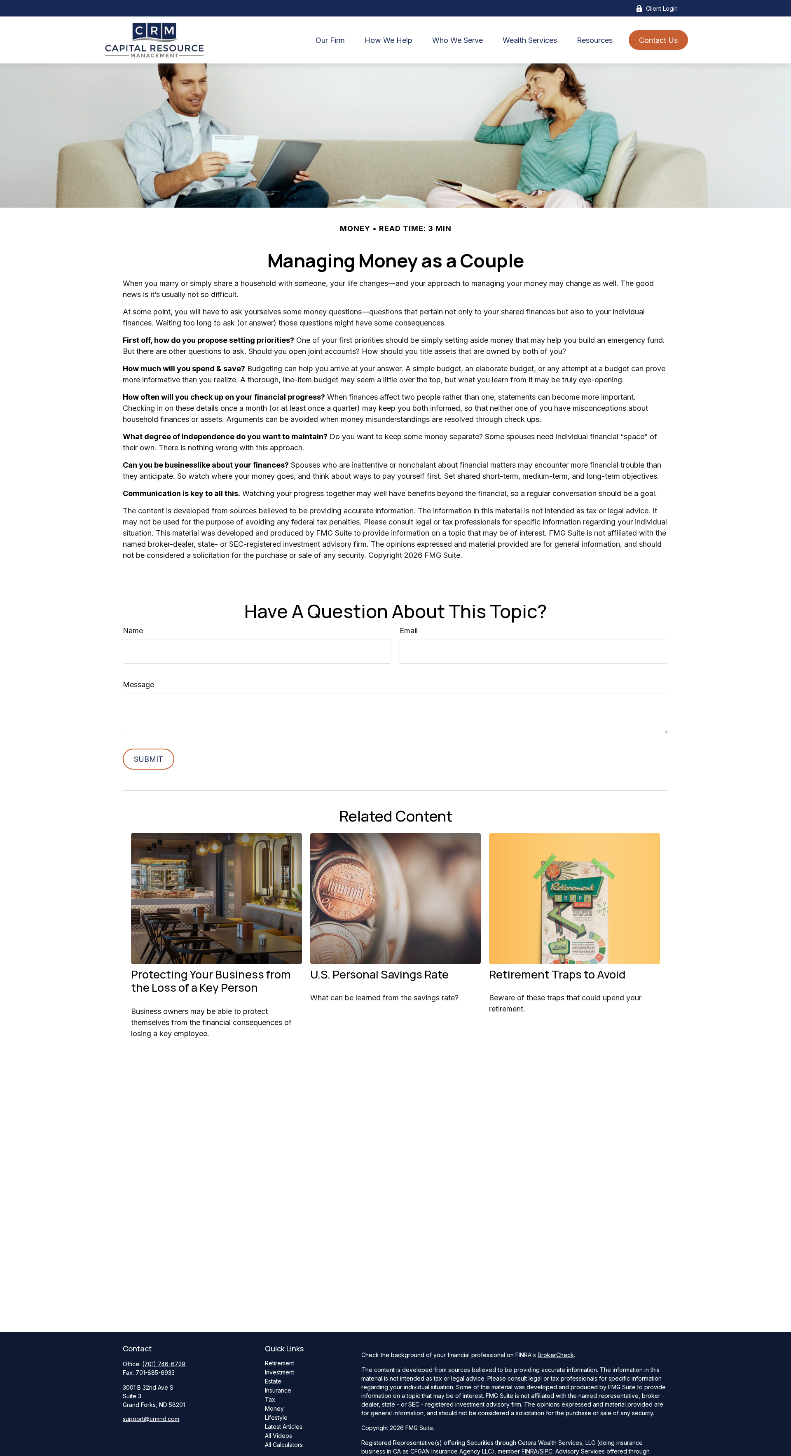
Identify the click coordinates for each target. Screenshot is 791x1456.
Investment (279, 1372)
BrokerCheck (556, 1354)
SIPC (546, 1451)
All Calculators (284, 1444)
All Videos (278, 1435)
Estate (273, 1381)
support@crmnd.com (151, 1418)
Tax (270, 1399)
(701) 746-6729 (163, 1363)
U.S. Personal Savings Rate (379, 974)
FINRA (530, 1451)
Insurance (278, 1390)
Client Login (662, 8)
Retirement (279, 1363)
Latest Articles (283, 1426)
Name (133, 630)
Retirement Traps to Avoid (557, 974)
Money (274, 1408)
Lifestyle (276, 1417)
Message (138, 684)
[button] (330, 40)
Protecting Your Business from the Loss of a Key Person (211, 981)
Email (409, 630)
